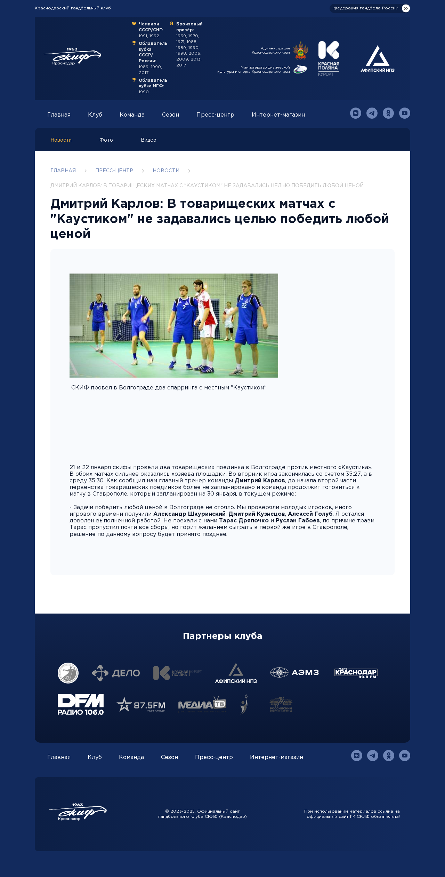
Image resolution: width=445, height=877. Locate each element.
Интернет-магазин (278, 115)
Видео (148, 140)
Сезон (170, 115)
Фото (106, 140)
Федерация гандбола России (365, 8)
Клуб (95, 115)
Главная (59, 115)
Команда (132, 115)
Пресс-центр (215, 115)
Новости (61, 140)
